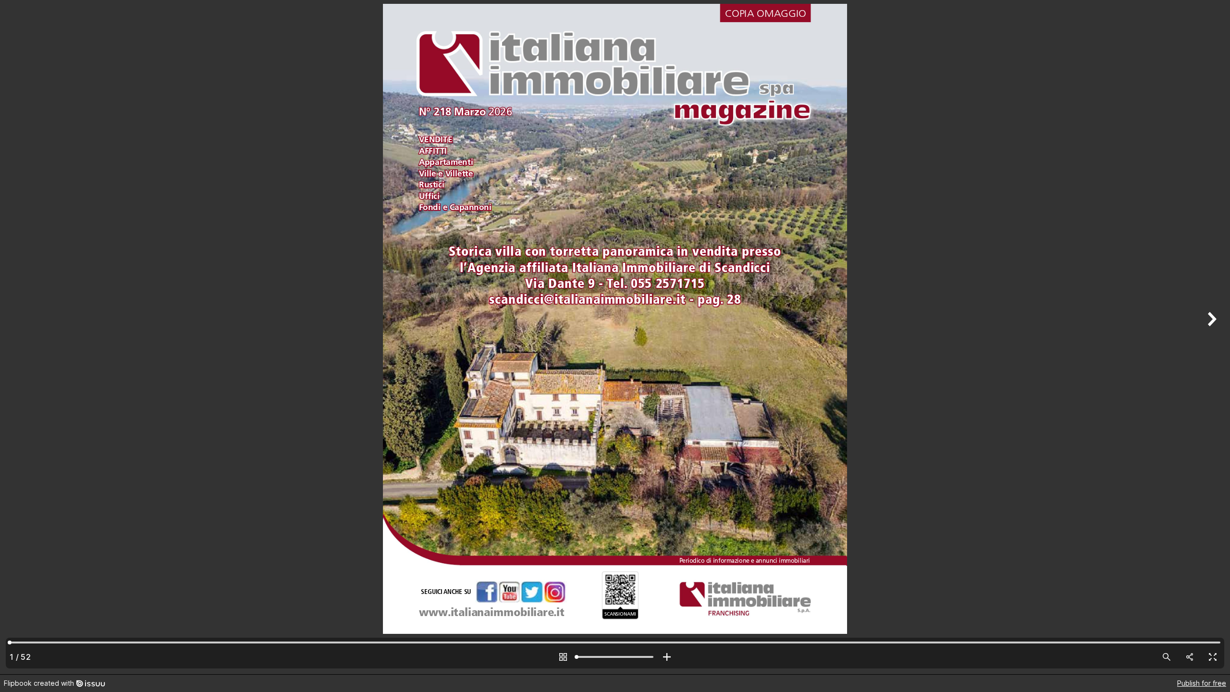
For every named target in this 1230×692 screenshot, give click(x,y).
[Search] (1166, 657)
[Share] (1189, 657)
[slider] (615, 657)
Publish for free (1201, 683)
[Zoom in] (666, 657)
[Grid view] (563, 657)
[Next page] (1211, 337)
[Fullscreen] (1212, 657)
